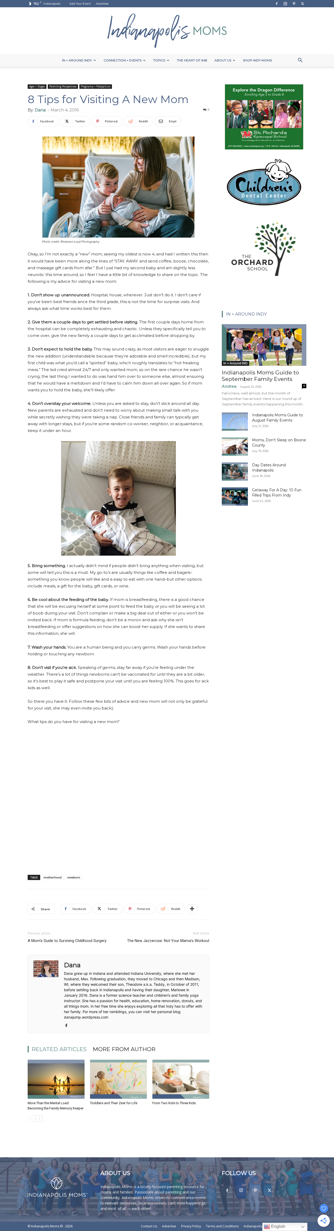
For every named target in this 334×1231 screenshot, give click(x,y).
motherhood (53, 877)
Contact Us (149, 1226)
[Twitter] (302, 3)
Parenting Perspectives (62, 86)
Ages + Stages (37, 86)
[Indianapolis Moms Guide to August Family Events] (235, 421)
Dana (40, 110)
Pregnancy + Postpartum (95, 86)
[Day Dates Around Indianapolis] (235, 471)
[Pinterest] (294, 3)
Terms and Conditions (222, 1226)
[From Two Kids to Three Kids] (180, 1079)
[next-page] (39, 1118)
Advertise (102, 3)
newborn (73, 877)
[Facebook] (277, 3)
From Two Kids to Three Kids (174, 1103)
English (277, 1226)
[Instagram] (285, 3)
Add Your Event (80, 3)
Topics (159, 60)
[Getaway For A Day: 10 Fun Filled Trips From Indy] (235, 496)
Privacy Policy (191, 1226)
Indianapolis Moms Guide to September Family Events (260, 375)
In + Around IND (235, 363)
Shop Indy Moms (257, 60)
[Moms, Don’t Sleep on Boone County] (235, 446)
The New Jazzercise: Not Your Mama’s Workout (168, 940)
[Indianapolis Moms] (167, 30)
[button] (300, 60)
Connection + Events (122, 60)
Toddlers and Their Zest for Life (113, 1103)
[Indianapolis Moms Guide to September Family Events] (264, 345)
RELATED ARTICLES (59, 1049)
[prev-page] (31, 1118)
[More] (192, 909)
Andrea (229, 386)
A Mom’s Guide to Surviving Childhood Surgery (67, 940)
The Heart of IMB (192, 60)
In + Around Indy (77, 60)
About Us (222, 60)
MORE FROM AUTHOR (124, 1049)
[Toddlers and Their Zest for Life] (118, 1079)
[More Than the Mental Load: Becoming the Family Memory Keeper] (56, 1079)
